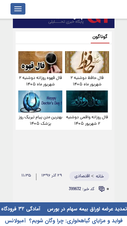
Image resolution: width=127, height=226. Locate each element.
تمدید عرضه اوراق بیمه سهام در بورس (86, 209)
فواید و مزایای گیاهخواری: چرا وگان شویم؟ (76, 221)
